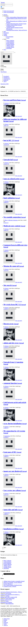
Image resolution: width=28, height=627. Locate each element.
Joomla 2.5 (7, 103)
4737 (5, 408)
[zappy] (9, 487)
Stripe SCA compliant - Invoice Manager (12, 582)
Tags (4, 81)
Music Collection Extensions (11, 220)
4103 (5, 475)
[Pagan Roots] (9, 449)
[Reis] (9, 156)
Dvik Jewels (8, 593)
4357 (5, 289)
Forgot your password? (8, 11)
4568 (5, 456)
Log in (2, 8)
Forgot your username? (8, 12)
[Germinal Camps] (9, 116)
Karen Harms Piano (9, 598)
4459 (5, 251)
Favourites (6, 76)
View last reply (18, 116)
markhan (7, 595)
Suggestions (7, 436)
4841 (5, 230)
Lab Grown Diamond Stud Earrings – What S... (11, 592)
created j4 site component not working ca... (10, 594)
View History (4, 71)
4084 (5, 428)
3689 (5, 514)
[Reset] (14, 52)
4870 (5, 387)
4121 (5, 270)
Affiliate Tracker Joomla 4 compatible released (13, 581)
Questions (6, 77)
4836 (5, 328)
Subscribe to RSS (5, 84)
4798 (5, 437)
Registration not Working (6, 602)
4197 (5, 368)
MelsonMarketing (9, 603)
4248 (5, 308)
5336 (5, 347)
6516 (6, 144)
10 (4, 164)
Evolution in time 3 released (9, 586)
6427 (6, 164)
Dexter (7, 601)
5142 (5, 183)
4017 (5, 125)
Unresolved (6, 78)
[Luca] (9, 263)
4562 (5, 104)
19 (4, 144)
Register (3, 2)
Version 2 (6, 124)
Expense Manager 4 (7, 583)
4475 (5, 494)
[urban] (9, 137)
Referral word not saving (6, 599)
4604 (5, 202)
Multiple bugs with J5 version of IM (9, 597)
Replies (5, 80)
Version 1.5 (7, 386)
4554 (5, 533)
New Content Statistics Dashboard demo (12, 585)
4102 (5, 222)
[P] (9, 282)
